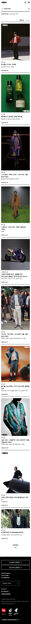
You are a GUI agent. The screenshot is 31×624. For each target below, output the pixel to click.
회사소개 (3, 589)
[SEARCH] (2, 9)
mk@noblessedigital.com (8, 603)
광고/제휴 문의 (5, 591)
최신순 (28, 20)
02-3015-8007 (10, 599)
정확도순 (22, 20)
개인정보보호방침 (5, 594)
